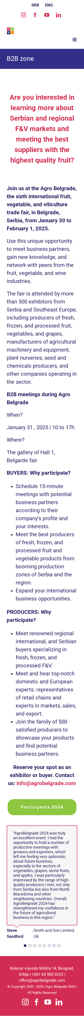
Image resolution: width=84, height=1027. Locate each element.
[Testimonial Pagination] (25, 945)
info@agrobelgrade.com (46, 783)
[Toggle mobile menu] (75, 39)
